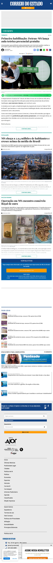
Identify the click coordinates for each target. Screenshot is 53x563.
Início (6, 460)
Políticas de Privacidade (12, 518)
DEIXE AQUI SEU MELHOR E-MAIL (37, 558)
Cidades (6, 468)
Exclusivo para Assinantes (15, 383)
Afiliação (7, 521)
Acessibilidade (9, 524)
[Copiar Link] (50, 50)
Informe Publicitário (11, 492)
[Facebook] (34, 50)
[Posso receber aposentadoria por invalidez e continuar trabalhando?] (4, 393)
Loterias (11, 343)
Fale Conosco (8, 516)
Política (6, 474)
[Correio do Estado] (26, 539)
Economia (7, 477)
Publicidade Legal (10, 466)
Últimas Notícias (9, 463)
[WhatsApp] (44, 50)
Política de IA (8, 471)
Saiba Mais (14, 558)
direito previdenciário (15, 392)
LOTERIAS (11, 329)
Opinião (6, 495)
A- (50, 35)
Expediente (8, 510)
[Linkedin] (37, 50)
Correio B (7, 486)
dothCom (21, 557)
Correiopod (8, 489)
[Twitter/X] (41, 50)
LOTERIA (12, 315)
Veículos (7, 483)
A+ (49, 35)
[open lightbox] (26, 72)
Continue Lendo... (26, 192)
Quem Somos (8, 507)
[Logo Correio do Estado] (26, 3)
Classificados (8, 498)
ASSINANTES (48, 352)
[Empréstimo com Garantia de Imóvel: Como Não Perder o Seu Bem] (4, 375)
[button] (48, 149)
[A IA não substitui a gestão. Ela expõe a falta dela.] (4, 384)
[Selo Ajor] (25, 441)
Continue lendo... (26, 128)
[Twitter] (45, 408)
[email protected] (14, 278)
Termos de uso (9, 513)
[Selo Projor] (25, 451)
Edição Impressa (9, 501)
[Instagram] (47, 50)
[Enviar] (44, 427)
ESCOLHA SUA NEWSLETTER (27, 270)
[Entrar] (51, 3)
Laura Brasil (7, 49)
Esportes (7, 480)
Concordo (6, 558)
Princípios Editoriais (10, 527)
